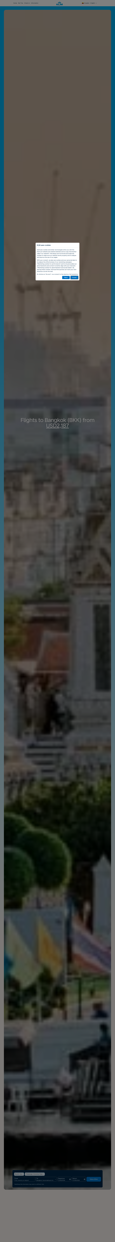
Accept (74, 277)
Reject (66, 277)
